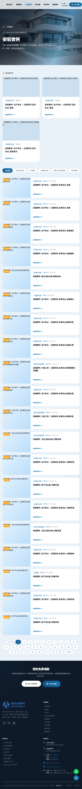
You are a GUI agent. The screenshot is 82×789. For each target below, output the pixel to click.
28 (53, 652)
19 (61, 647)
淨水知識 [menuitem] (37, 4)
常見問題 (47, 725)
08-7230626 (65, 4)
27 (46, 652)
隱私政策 (69, 785)
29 (60, 652)
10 (73, 642)
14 (27, 647)
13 (20, 647)
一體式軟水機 (44, 170)
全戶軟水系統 (8, 743)
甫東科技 (58, 785)
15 (34, 647)
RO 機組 (32, 170)
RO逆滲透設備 (8, 746)
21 (75, 647)
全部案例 (7, 170)
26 (39, 652)
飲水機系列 (7, 749)
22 (12, 652)
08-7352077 (54, 757)
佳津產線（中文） (9, 761)
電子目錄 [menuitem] (46, 4)
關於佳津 (47, 706)
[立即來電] (76, 777)
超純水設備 (7, 758)
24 (25, 652)
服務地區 (47, 728)
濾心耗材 (6, 752)
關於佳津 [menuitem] (9, 4)
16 (41, 647)
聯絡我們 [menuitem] (55, 4)
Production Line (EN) (10, 765)
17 (48, 647)
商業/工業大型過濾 (59, 170)
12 (13, 647)
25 (32, 652)
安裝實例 (47, 719)
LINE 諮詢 (77, 4)
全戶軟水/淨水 (20, 170)
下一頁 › (68, 652)
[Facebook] (4, 723)
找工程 (46, 713)
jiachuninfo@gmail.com (53, 767)
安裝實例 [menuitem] (29, 4)
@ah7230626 (55, 763)
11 (6, 647)
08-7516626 (54, 759)
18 (55, 647)
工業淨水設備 (8, 755)
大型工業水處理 (49, 716)
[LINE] (14, 723)
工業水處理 (74, 170)
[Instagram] (9, 723)
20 (68, 647)
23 (19, 652)
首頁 (3, 27)
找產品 (46, 709)
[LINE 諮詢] (76, 771)
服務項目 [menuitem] (19, 4)
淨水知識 (47, 722)
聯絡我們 (47, 732)
